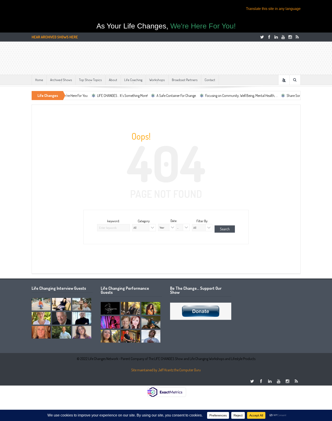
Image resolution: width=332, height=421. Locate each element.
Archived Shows (61, 80)
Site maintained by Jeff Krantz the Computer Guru (166, 370)
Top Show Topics (90, 80)
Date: (174, 221)
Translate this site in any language (273, 9)
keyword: (113, 221)
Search (225, 229)
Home (39, 80)
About (113, 80)
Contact (210, 80)
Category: (144, 221)
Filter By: (202, 221)
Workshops (157, 80)
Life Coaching (133, 80)
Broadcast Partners (185, 80)
